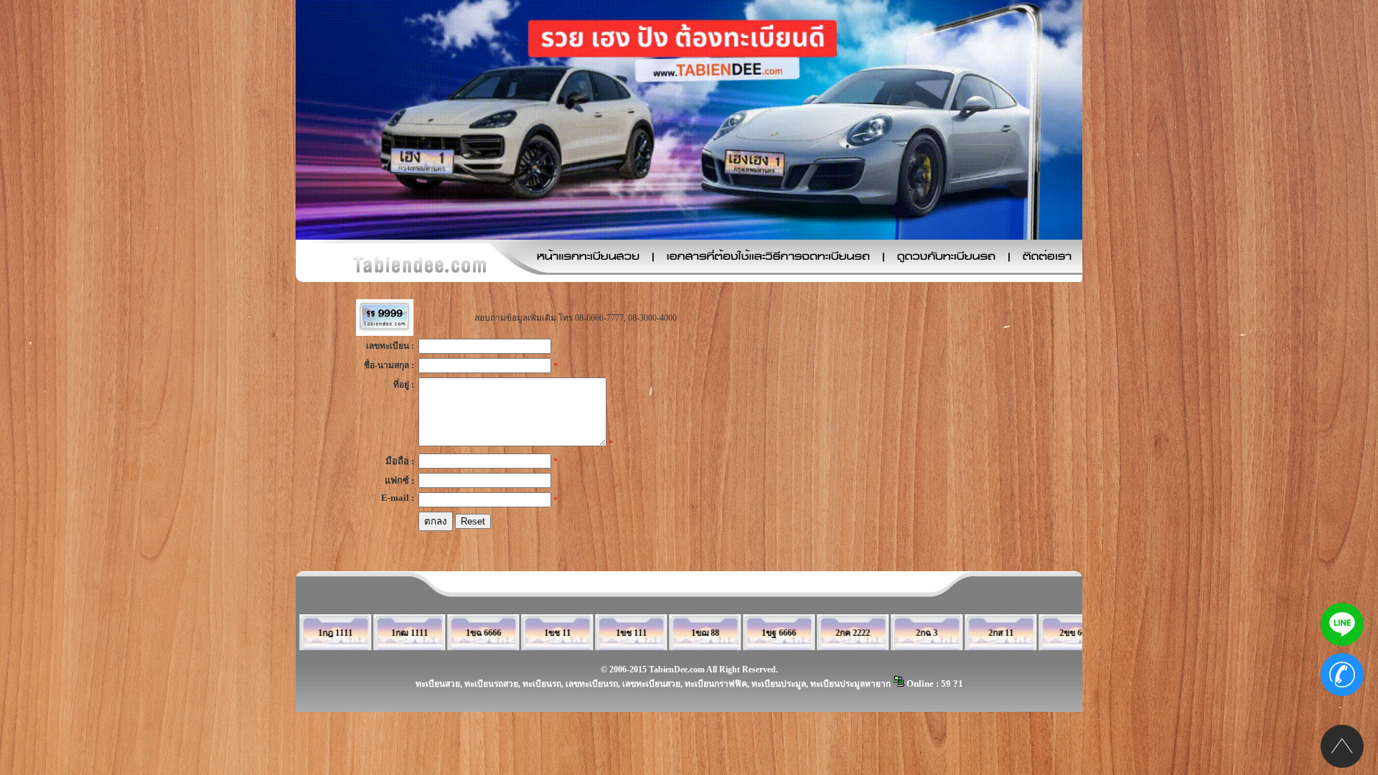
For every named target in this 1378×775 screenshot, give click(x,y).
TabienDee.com (677, 669)
